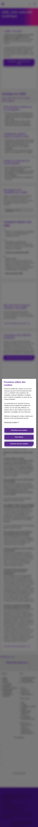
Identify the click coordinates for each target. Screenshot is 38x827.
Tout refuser (19, 437)
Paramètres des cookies (19, 430)
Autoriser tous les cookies (19, 444)
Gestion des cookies (10, 422)
